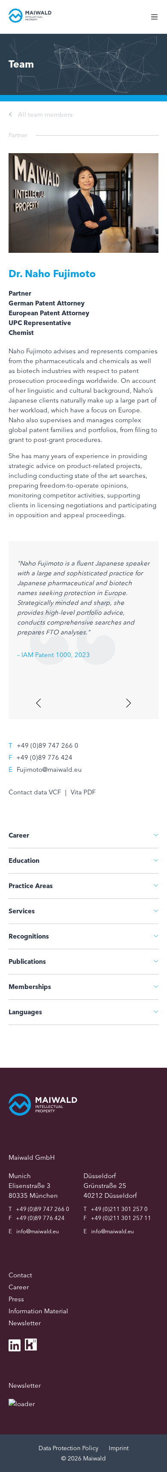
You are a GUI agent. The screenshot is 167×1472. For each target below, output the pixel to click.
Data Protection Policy (68, 1448)
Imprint (118, 1448)
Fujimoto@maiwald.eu (49, 769)
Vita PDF (83, 792)
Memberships (30, 987)
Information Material (38, 1311)
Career (19, 835)
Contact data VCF (35, 792)
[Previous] (39, 703)
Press (16, 1299)
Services (22, 911)
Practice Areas (31, 886)
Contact (20, 1275)
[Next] (127, 703)
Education (24, 860)
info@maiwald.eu (37, 1231)
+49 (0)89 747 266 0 (47, 745)
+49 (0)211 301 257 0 (119, 1208)
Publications (27, 961)
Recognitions (29, 936)
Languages (25, 1012)
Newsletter (25, 1323)
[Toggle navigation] (158, 21)
